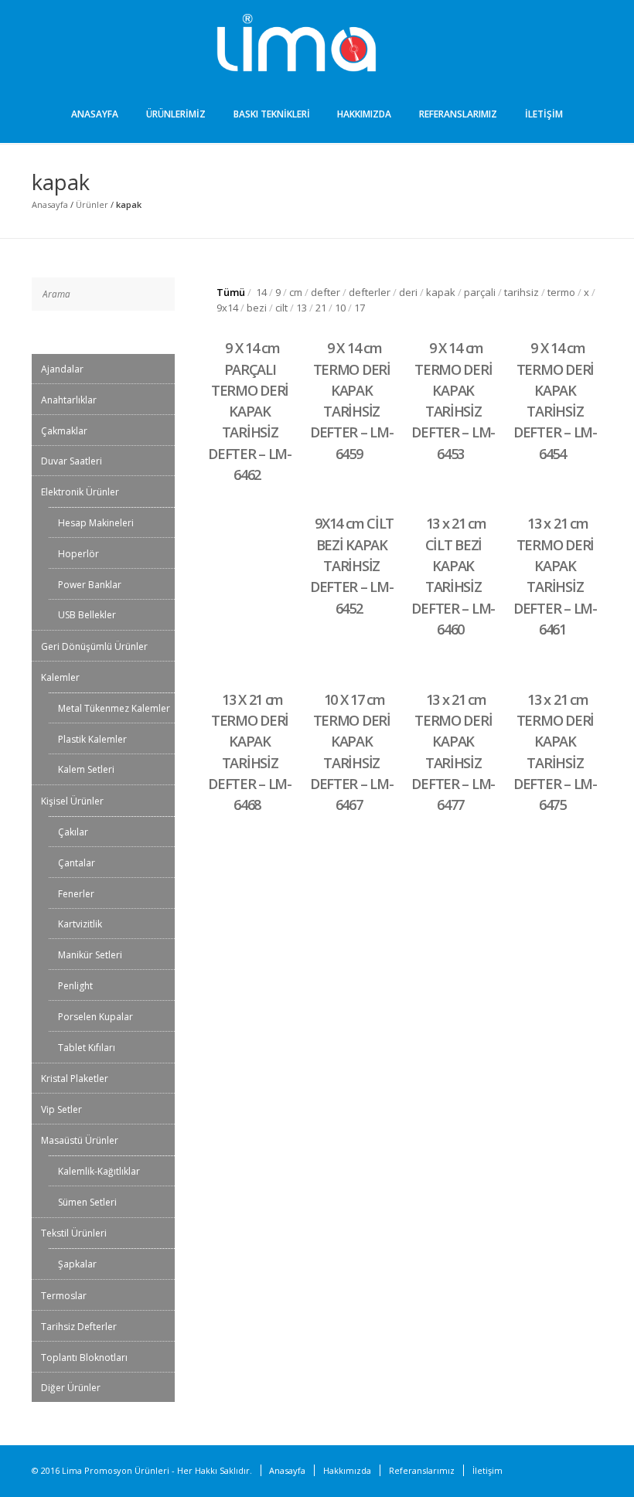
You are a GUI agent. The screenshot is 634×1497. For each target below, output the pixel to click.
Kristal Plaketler (74, 1078)
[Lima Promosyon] (317, 45)
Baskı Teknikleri (271, 114)
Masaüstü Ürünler (79, 1140)
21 (320, 308)
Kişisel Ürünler (72, 801)
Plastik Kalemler (92, 739)
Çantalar (76, 862)
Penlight (75, 985)
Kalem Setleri (86, 769)
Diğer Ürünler (71, 1387)
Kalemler (60, 677)
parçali (480, 292)
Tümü (230, 292)
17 (359, 308)
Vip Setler (61, 1109)
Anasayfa (94, 114)
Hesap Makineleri (96, 522)
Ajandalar (62, 369)
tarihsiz (521, 292)
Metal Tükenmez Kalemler (114, 708)
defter (325, 292)
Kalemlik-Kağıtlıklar (99, 1171)
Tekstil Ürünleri (74, 1233)
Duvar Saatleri (71, 461)
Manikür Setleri (90, 954)
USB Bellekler (87, 614)
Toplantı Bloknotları (84, 1357)
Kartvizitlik (80, 924)
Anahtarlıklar (69, 400)
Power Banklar (89, 584)
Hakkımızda (364, 114)
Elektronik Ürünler (80, 491)
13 (301, 308)
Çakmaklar (64, 430)
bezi (257, 308)
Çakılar (73, 832)
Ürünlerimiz (176, 114)
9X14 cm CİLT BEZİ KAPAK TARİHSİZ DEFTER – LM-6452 (352, 565)
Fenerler (76, 893)
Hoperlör (78, 553)
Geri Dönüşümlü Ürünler (94, 646)
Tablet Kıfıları (86, 1047)
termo (561, 292)
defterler (369, 292)
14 (261, 292)
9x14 (227, 308)
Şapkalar (77, 1264)
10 (340, 308)
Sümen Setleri (87, 1202)
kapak (440, 292)
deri (408, 292)
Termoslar (64, 1295)
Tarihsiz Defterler (79, 1326)
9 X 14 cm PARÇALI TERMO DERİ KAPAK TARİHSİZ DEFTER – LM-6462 (249, 411)
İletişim (544, 114)
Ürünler (92, 204)
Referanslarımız (458, 114)
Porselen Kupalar (95, 1016)
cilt (281, 308)
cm (295, 292)
